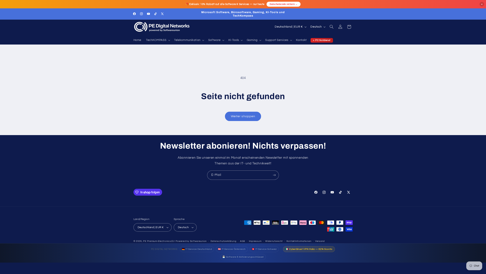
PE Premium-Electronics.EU (159, 241)
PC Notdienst (323, 40)
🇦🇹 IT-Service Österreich (232, 249)
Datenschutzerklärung (223, 241)
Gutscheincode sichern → (283, 4)
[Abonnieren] (274, 175)
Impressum (255, 241)
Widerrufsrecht (274, 241)
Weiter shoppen (243, 116)
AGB (242, 241)
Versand (320, 241)
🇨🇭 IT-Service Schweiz (264, 249)
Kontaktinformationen (299, 241)
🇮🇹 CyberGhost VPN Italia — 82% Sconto (309, 249)
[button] (158, 40)
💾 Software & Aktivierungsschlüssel (243, 257)
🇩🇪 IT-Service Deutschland (197, 249)
